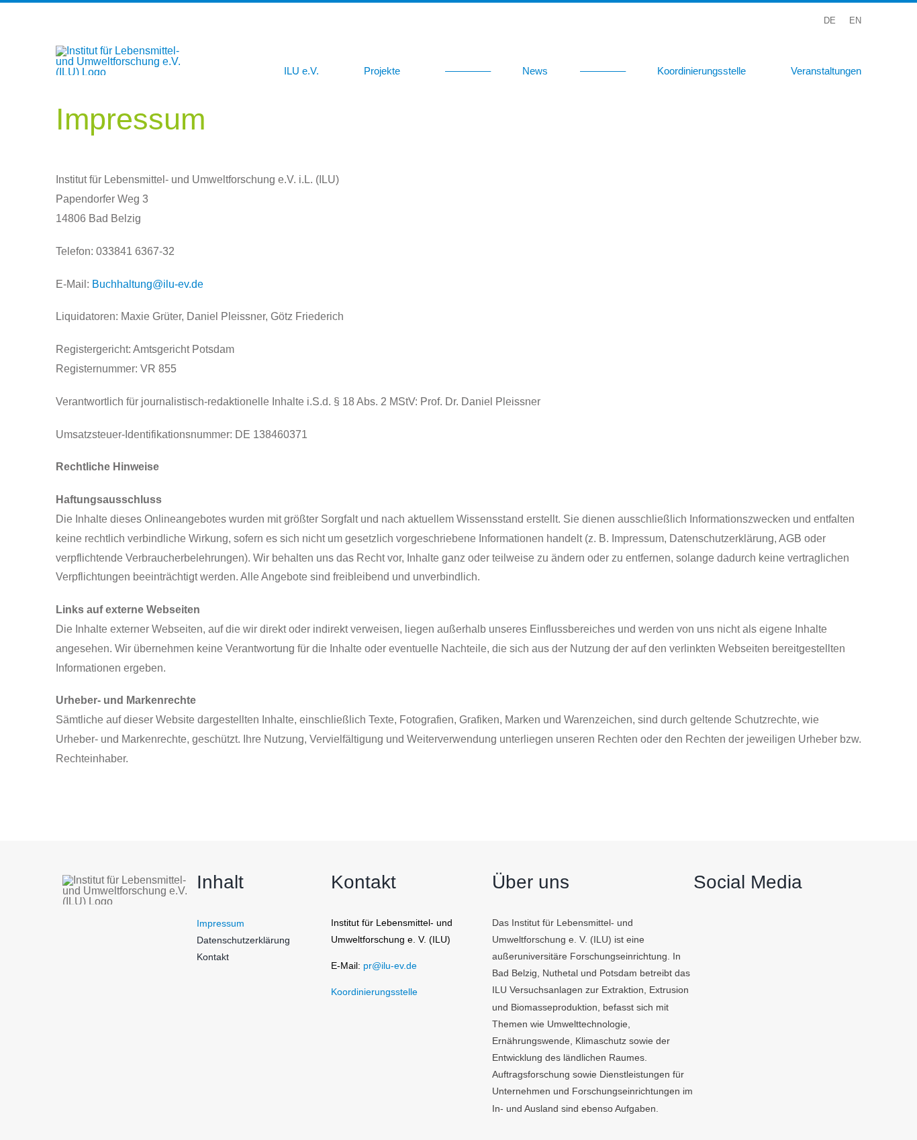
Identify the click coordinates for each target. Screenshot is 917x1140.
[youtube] (833, 41)
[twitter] (788, 41)
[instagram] (811, 41)
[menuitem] (830, 20)
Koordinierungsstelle (374, 991)
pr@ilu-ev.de (390, 965)
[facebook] (765, 41)
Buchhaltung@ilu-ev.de (147, 284)
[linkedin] (856, 41)
